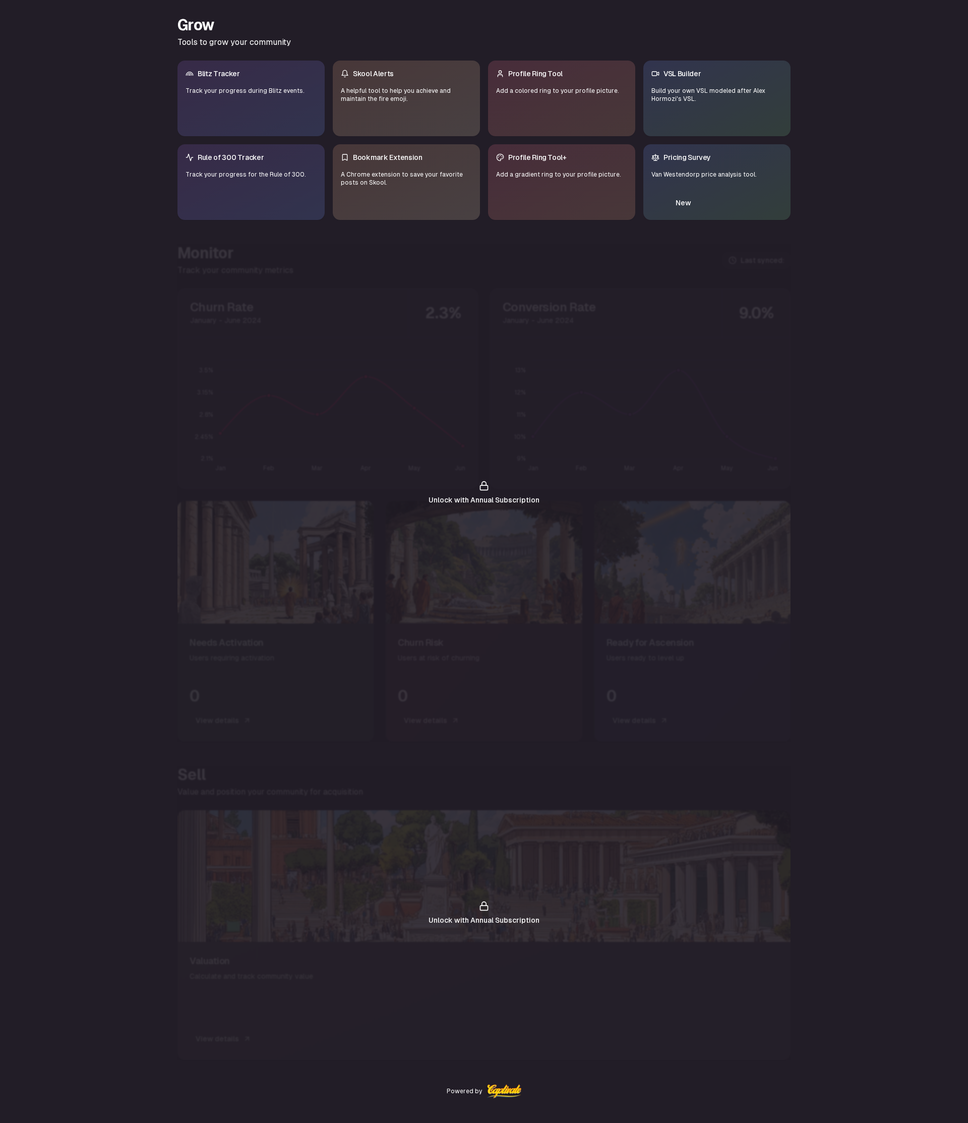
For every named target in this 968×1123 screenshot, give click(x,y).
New (683, 203)
